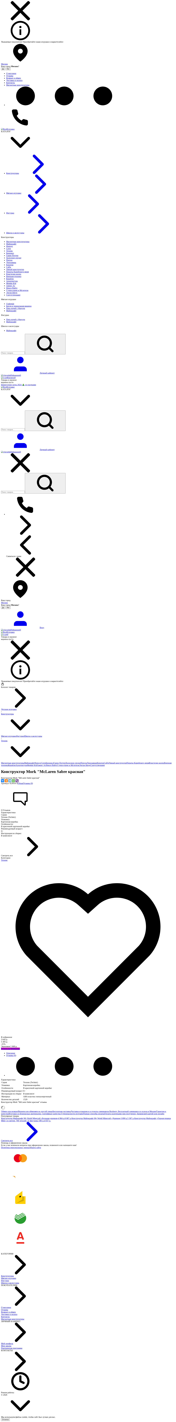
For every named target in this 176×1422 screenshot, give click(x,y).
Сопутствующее (98, 765)
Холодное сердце (73, 763)
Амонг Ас (41, 765)
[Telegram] (9, 780)
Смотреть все (7, 1140)
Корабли (12, 765)
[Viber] (17, 780)
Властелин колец (156, 763)
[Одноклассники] (6, 780)
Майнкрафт (29, 763)
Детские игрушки (9, 709)
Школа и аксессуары (33, 736)
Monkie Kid (32, 765)
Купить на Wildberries (10, 1049)
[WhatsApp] (13, 780)
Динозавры (92, 763)
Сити (43, 763)
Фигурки (20, 736)
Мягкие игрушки (8, 736)
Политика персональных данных (15, 1147)
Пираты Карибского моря (138, 763)
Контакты (5, 1317)
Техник (4, 741)
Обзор (20, 783)
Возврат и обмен (8, 1312)
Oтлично (5, 1420)
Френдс (37, 763)
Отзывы (4, 1310)
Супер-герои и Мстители (68, 765)
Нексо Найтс (51, 765)
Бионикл (49, 763)
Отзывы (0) (28, 783)
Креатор (100, 763)
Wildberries (68, 42)
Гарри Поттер (59, 763)
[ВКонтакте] (2, 780)
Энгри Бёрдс (85, 765)
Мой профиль (7, 1343)
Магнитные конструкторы (12, 763)
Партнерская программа (11, 1348)
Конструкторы (7, 714)
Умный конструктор (118, 763)
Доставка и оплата (9, 1314)
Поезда (84, 763)
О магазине (6, 1307)
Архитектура (21, 765)
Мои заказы (6, 1346)
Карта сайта (36, 1147)
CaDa (106, 763)
